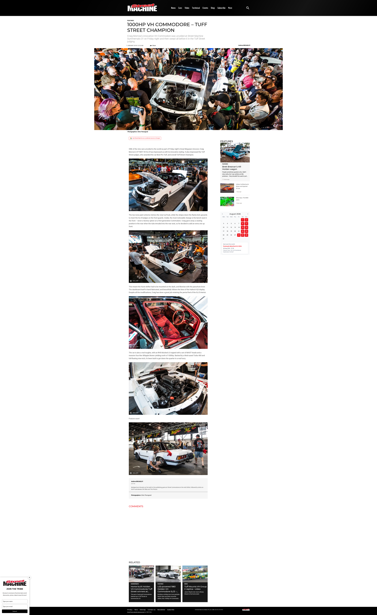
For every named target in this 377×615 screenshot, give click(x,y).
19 (231, 231)
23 (246, 231)
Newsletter (161, 610)
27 (235, 235)
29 (242, 235)
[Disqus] (168, 533)
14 (239, 227)
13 (235, 227)
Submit (15, 611)
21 (239, 231)
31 (223, 239)
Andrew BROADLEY (137, 481)
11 (227, 227)
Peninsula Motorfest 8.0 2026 (232, 246)
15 (242, 227)
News (173, 7)
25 (227, 235)
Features (130, 20)
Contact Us (152, 610)
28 (239, 235)
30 (246, 235)
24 (223, 235)
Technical (196, 7)
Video (187, 7)
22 (242, 231)
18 (227, 231)
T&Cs (136, 610)
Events (205, 7)
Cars (180, 7)
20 (235, 231)
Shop (213, 7)
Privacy (130, 610)
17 (223, 231)
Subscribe (221, 7)
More (230, 7)
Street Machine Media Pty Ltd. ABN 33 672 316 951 (209, 609)
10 (223, 227)
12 (231, 227)
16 (246, 227)
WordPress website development (136, 612)
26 (231, 235)
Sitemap (143, 610)
